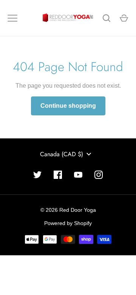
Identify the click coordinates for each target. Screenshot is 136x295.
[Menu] (12, 18)
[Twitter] (37, 174)
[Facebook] (57, 174)
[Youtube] (78, 174)
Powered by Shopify (68, 223)
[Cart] (124, 18)
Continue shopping (68, 105)
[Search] (106, 18)
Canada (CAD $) (61, 154)
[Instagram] (98, 174)
